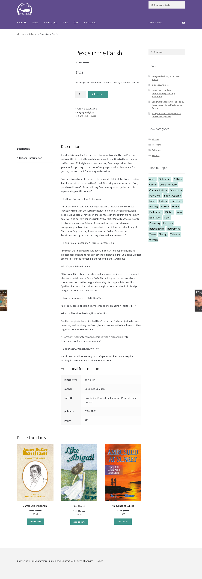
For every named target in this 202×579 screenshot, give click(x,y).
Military (169, 212)
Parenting (154, 223)
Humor (175, 206)
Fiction (155, 139)
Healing (153, 206)
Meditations (155, 212)
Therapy (163, 234)
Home (23, 34)
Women (153, 239)
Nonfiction (155, 217)
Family (152, 201)
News (35, 22)
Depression (176, 190)
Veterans (175, 234)
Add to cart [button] (35, 521)
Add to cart (98, 94)
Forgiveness (176, 201)
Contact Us (68, 560)
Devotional (155, 195)
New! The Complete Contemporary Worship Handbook (163, 93)
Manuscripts (50, 22)
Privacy (99, 560)
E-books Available (160, 84)
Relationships (156, 228)
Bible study (165, 179)
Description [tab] (23, 148)
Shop (65, 22)
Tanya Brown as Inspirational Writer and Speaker (166, 115)
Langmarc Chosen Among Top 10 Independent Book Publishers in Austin (168, 104)
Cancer (153, 184)
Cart (76, 22)
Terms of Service (84, 560)
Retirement (173, 228)
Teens (152, 234)
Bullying (177, 179)
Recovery (156, 144)
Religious (33, 34)
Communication (158, 190)
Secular (155, 155)
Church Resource (88, 115)
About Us (22, 22)
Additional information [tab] (29, 157)
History (165, 206)
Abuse (152, 179)
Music (179, 212)
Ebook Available (172, 195)
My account (90, 22)
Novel (167, 217)
